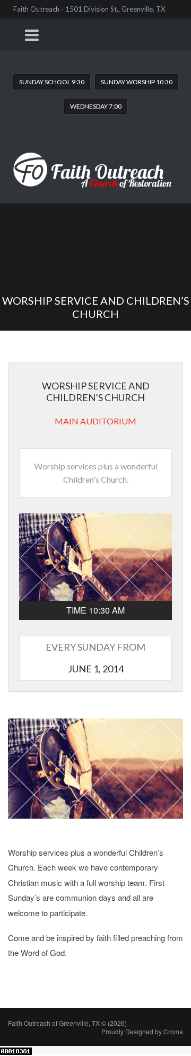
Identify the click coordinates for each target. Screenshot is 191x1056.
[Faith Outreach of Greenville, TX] (95, 162)
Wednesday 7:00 (95, 106)
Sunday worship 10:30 (136, 82)
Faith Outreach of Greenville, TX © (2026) (67, 1022)
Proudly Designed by (142, 1031)
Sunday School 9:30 (51, 82)
